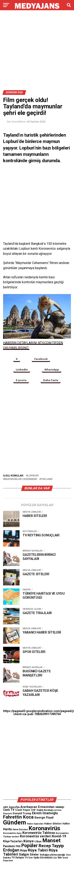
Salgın (24, 854)
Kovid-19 (59, 836)
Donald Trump (22, 813)
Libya (38, 841)
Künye (28, 841)
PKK (18, 846)
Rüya (23, 850)
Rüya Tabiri (38, 850)
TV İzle (29, 857)
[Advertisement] (37, 52)
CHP (33, 810)
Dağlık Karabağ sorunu (49, 810)
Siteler (34, 854)
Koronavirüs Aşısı (12, 833)
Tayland (46, 479)
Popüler (29, 845)
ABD (5, 807)
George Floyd (43, 817)
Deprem (7, 813)
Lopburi (33, 475)
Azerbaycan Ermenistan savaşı (42, 807)
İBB (60, 857)
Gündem (14, 822)
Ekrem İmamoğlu (45, 813)
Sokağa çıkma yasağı (52, 854)
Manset (51, 840)
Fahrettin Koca (18, 817)
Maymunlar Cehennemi (21, 479)
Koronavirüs (44, 828)
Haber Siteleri (53, 823)
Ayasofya (14, 807)
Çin (55, 857)
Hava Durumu (20, 829)
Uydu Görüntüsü (43, 857)
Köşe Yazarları (13, 841)
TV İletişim (18, 857)
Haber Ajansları (35, 823)
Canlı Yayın (22, 809)
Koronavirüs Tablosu (38, 833)
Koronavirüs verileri (35, 836)
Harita (7, 829)
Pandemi (9, 846)
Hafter (66, 823)
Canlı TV (8, 809)
